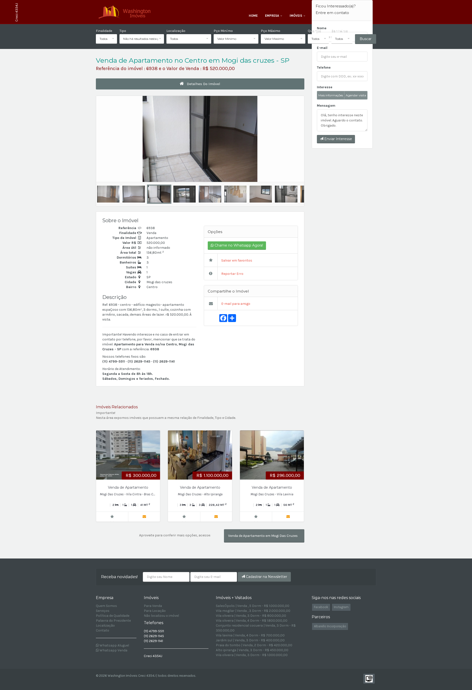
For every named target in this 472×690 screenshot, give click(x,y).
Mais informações (330, 95)
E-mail (322, 48)
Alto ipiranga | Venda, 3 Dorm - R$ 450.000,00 (252, 650)
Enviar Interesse (337, 139)
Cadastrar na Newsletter (266, 576)
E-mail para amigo (235, 304)
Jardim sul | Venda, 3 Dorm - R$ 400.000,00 (250, 640)
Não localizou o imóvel (161, 616)
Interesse (324, 87)
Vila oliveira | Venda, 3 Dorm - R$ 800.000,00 (251, 616)
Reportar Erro (232, 274)
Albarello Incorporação (330, 626)
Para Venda (153, 606)
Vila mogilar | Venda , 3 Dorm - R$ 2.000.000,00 (253, 611)
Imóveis (296, 15)
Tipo (122, 31)
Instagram (341, 607)
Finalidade (104, 31)
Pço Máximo (270, 31)
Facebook (321, 607)
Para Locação (155, 611)
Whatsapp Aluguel (114, 645)
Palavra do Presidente (113, 620)
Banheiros (339, 31)
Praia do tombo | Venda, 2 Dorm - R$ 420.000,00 (254, 645)
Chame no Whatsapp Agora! (238, 245)
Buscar (365, 39)
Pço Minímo (223, 31)
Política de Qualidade (112, 616)
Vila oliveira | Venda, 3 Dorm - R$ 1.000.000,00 (252, 655)
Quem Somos (106, 606)
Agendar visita (356, 95)
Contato (102, 630)
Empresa (272, 15)
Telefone (324, 67)
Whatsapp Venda (113, 650)
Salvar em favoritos (236, 260)
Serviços (102, 611)
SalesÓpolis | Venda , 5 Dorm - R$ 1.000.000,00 (252, 606)
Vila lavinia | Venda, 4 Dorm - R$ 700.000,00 (250, 635)
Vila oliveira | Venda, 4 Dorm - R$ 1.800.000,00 (251, 620)
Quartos (314, 31)
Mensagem (326, 105)
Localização (175, 31)
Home (253, 15)
